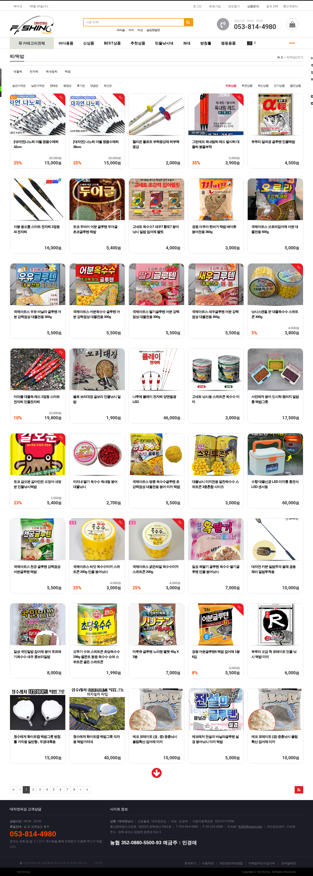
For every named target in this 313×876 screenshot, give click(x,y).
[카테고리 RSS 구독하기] (299, 789)
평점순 (67, 85)
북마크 (17, 6)
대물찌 (17, 71)
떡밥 (68, 71)
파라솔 (121, 30)
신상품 (88, 43)
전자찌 (34, 71)
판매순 (54, 85)
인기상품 (279, 85)
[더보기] (157, 776)
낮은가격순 (38, 85)
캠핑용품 (228, 43)
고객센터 (292, 6)
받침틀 (205, 43)
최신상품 (263, 85)
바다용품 (66, 43)
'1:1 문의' (39, 841)
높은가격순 (19, 85)
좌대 (186, 43)
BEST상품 (112, 43)
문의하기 (190, 863)
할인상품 (295, 85)
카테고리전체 (33, 43)
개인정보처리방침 (231, 863)
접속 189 (272, 6)
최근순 (108, 85)
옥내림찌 (51, 71)
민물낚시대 (164, 43)
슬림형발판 (153, 30)
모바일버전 (288, 863)
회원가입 (215, 6)
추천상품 (138, 43)
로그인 (197, 6)
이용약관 (208, 863)
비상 (140, 30)
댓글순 (94, 85)
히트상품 (230, 85)
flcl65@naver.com (250, 826)
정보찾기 (234, 6)
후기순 (81, 85)
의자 (131, 30)
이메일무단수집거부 (261, 863)
